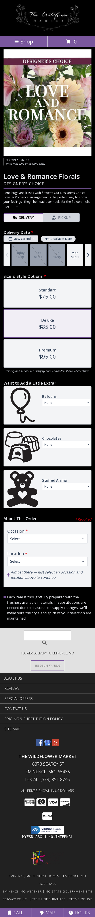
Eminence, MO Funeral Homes (34, 876)
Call (17, 913)
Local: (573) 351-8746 (47, 779)
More (9, 207)
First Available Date (58, 239)
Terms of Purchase (48, 899)
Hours (81, 913)
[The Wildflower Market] (47, 30)
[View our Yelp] (55, 744)
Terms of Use (80, 899)
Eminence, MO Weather (22, 891)
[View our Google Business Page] (47, 744)
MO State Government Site (69, 891)
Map (49, 913)
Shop (27, 41)
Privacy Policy (15, 899)
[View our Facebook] (39, 744)
